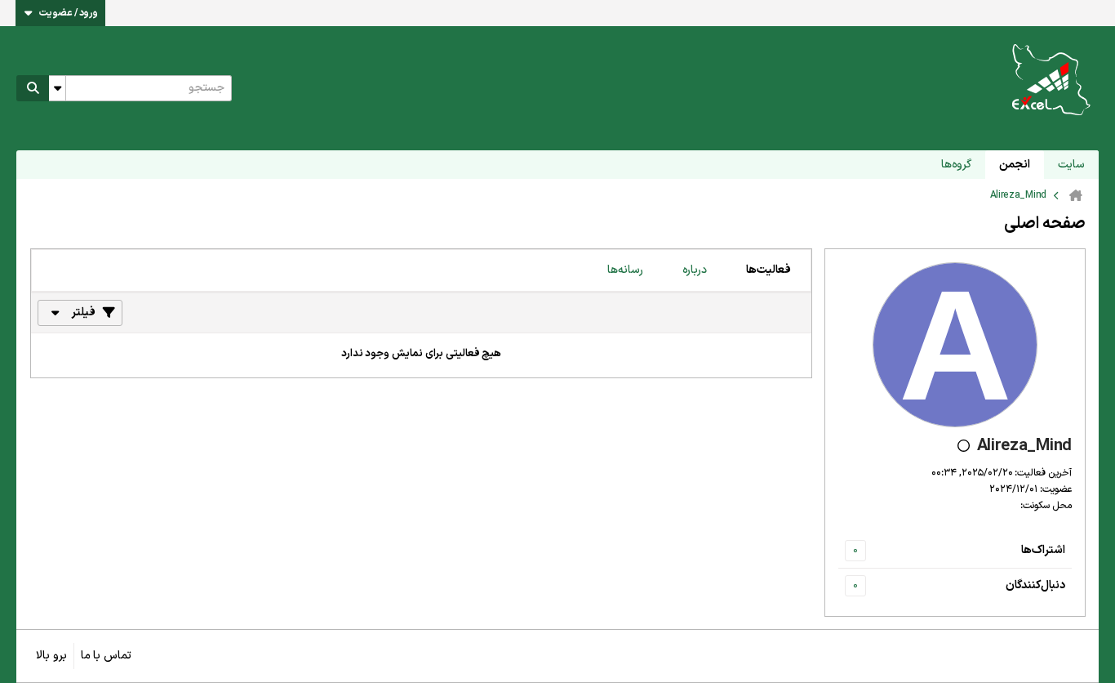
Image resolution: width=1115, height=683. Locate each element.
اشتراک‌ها (1043, 550)
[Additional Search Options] (57, 88)
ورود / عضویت (68, 13)
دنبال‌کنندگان (1035, 585)
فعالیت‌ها (768, 270)
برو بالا (51, 655)
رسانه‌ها (625, 270)
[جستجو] (32, 88)
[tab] (768, 270)
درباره (694, 270)
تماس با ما (106, 655)
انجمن (1014, 164)
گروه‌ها (956, 164)
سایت (1071, 164)
